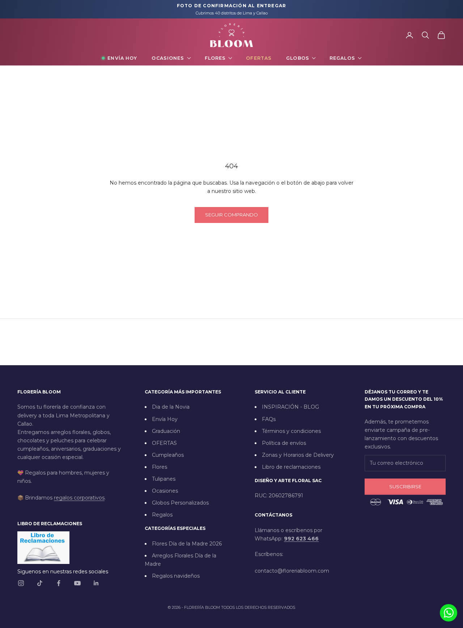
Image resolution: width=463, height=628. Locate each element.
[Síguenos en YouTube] (77, 583)
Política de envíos (284, 443)
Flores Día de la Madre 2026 (187, 543)
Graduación (166, 431)
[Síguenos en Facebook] (58, 583)
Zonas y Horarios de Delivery (298, 455)
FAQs (269, 419)
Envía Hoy (122, 58)
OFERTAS (164, 443)
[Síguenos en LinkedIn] (96, 583)
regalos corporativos (79, 497)
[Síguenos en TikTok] (39, 583)
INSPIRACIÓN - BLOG (290, 407)
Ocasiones (168, 58)
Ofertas (259, 58)
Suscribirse (405, 486)
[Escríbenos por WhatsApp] (448, 612)
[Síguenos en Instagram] (21, 583)
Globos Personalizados (180, 503)
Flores (215, 58)
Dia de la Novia (171, 407)
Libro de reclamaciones (291, 467)
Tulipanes (163, 479)
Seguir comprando (231, 215)
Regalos (342, 58)
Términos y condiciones (291, 431)
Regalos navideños (176, 576)
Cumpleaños (168, 455)
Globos (297, 58)
